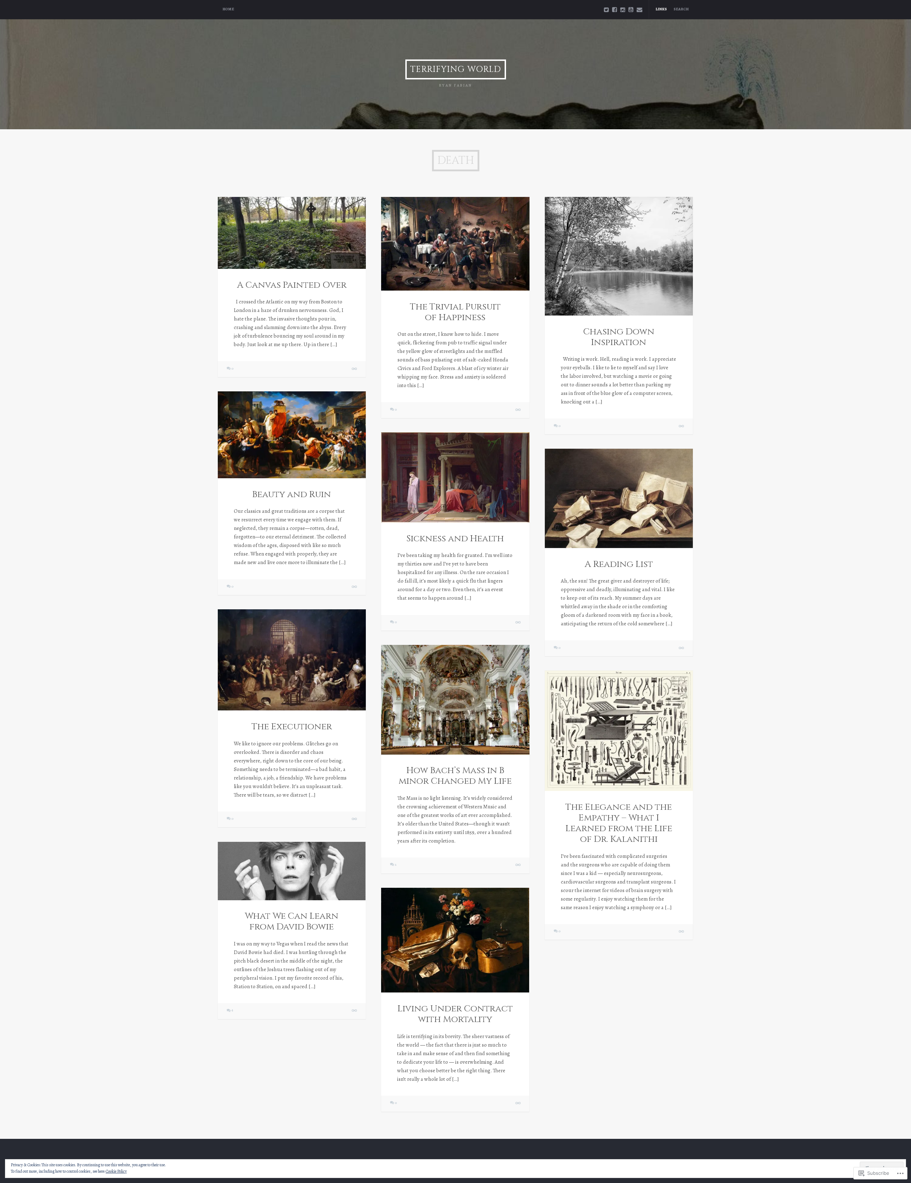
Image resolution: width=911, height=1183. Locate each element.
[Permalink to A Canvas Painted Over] (292, 233)
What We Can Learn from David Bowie (291, 921)
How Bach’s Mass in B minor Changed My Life (455, 776)
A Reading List (619, 564)
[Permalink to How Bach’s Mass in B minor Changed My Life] (455, 699)
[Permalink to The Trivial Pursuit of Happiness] (455, 244)
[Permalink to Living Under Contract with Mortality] (455, 940)
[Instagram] (622, 10)
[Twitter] (606, 10)
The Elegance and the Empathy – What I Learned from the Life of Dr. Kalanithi (618, 823)
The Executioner (292, 727)
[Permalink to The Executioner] (292, 659)
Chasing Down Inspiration (618, 337)
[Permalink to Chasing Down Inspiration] (619, 256)
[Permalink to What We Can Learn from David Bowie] (292, 871)
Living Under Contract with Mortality (455, 1014)
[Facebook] (614, 10)
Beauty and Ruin (291, 494)
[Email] (639, 10)
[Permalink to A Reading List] (619, 498)
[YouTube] (630, 10)
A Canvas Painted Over (292, 285)
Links (661, 9)
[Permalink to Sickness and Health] (455, 477)
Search (681, 9)
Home (228, 9)
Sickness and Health (455, 538)
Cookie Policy (116, 1171)
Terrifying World (455, 69)
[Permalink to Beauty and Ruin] (292, 434)
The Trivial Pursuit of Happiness (455, 312)
